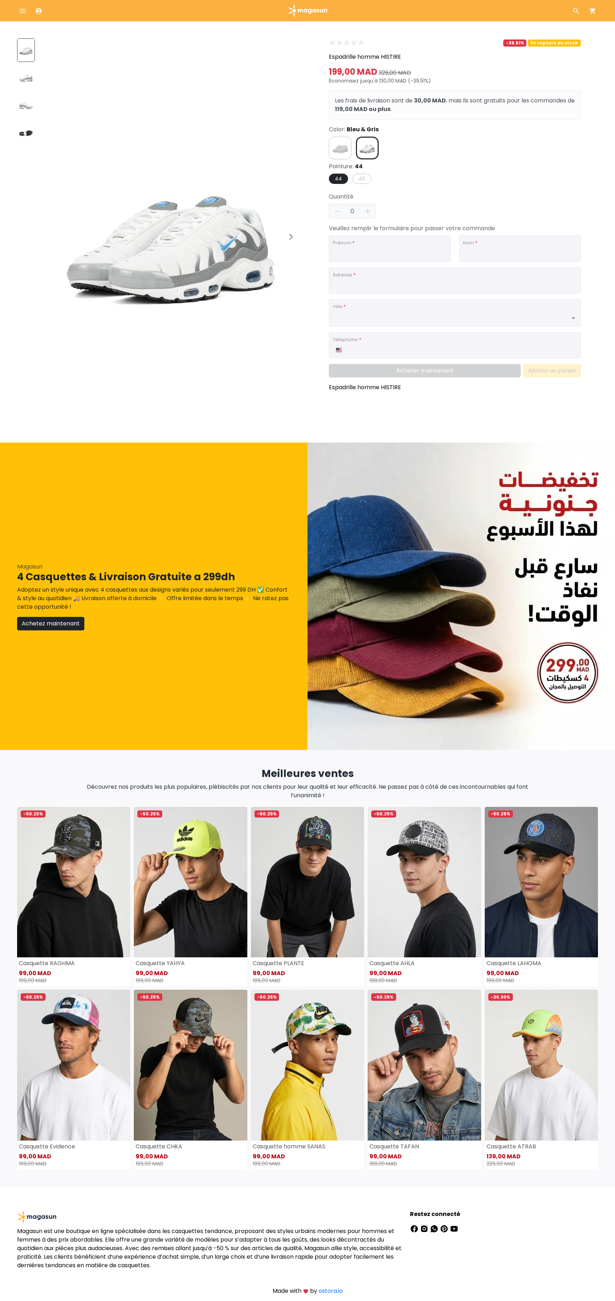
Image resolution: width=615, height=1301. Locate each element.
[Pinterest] (445, 1228)
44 (338, 178)
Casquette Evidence (47, 1146)
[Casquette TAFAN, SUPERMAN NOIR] (424, 1065)
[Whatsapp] (435, 1228)
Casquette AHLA (392, 963)
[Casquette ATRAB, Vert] (541, 1065)
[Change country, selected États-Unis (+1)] (338, 350)
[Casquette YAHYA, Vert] (190, 882)
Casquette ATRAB (511, 1146)
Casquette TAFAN (394, 1146)
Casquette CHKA (159, 1146)
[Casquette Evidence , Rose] (73, 1065)
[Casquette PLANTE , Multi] (307, 882)
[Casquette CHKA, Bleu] (190, 1065)
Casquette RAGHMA (47, 963)
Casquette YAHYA (160, 963)
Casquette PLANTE (278, 963)
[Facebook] (415, 1228)
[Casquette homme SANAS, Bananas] (307, 1065)
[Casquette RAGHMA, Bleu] (73, 882)
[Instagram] (425, 1228)
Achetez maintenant (51, 623)
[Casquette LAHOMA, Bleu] (541, 882)
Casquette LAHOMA (514, 963)
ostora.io (331, 1291)
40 (361, 178)
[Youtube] (454, 1228)
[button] (291, 237)
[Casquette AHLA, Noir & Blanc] (424, 882)
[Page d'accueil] (307, 10)
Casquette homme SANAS (289, 1146)
